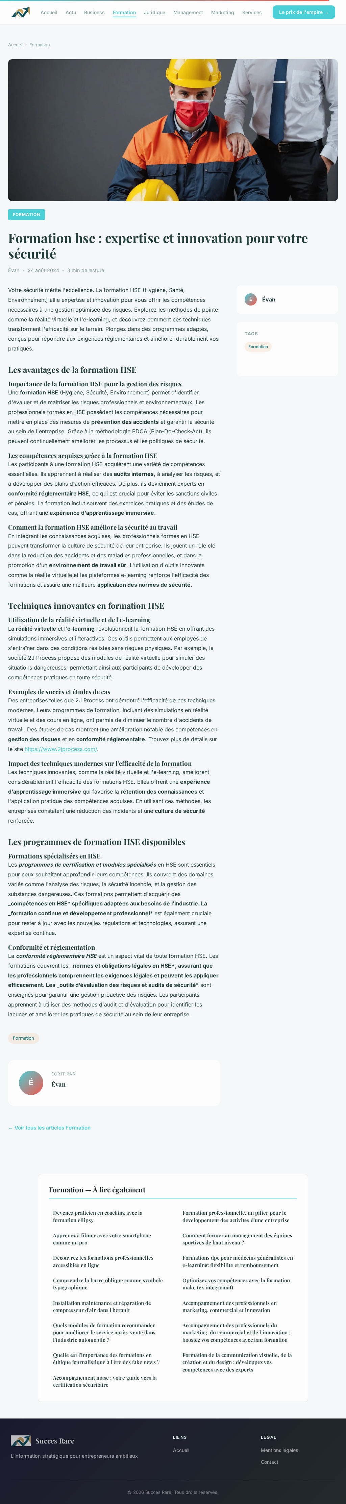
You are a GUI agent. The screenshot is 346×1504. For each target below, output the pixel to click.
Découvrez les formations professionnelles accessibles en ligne (103, 1261)
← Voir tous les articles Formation (49, 1127)
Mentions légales (279, 1450)
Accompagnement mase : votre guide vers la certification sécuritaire (105, 1381)
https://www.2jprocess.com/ (61, 749)
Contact (269, 1462)
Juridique (154, 12)
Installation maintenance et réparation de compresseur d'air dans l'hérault (102, 1306)
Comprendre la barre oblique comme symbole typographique (108, 1284)
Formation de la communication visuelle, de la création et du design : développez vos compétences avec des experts (237, 1362)
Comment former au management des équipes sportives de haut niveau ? (237, 1239)
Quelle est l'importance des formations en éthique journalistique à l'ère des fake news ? (106, 1358)
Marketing (222, 12)
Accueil (49, 12)
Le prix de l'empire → (304, 12)
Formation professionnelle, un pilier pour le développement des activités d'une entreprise (236, 1216)
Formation (124, 12)
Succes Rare (54, 1440)
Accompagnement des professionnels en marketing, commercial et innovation (229, 1306)
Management (188, 12)
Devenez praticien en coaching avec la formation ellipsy (98, 1216)
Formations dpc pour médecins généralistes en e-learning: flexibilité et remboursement (237, 1261)
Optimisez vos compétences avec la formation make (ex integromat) (236, 1284)
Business (94, 12)
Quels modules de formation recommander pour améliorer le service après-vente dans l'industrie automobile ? (104, 1332)
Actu (71, 12)
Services (252, 12)
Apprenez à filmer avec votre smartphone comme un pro (102, 1239)
